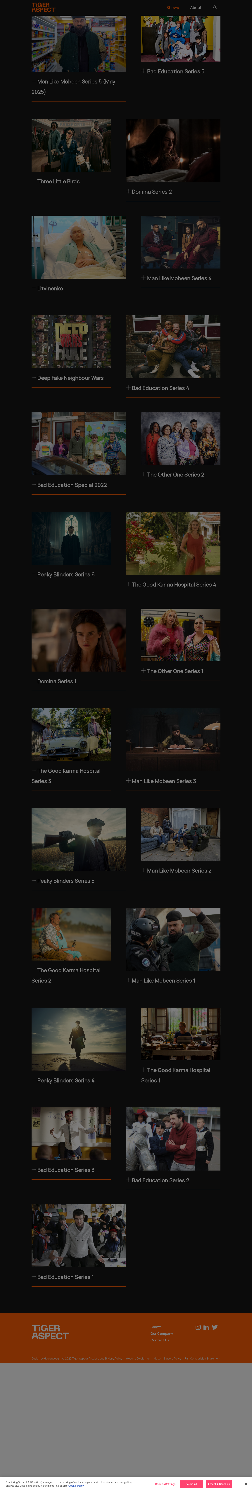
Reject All (191, 1484)
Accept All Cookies (219, 1484)
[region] (126, 1484)
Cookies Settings (165, 1484)
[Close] (246, 1484)
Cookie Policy (76, 1485)
